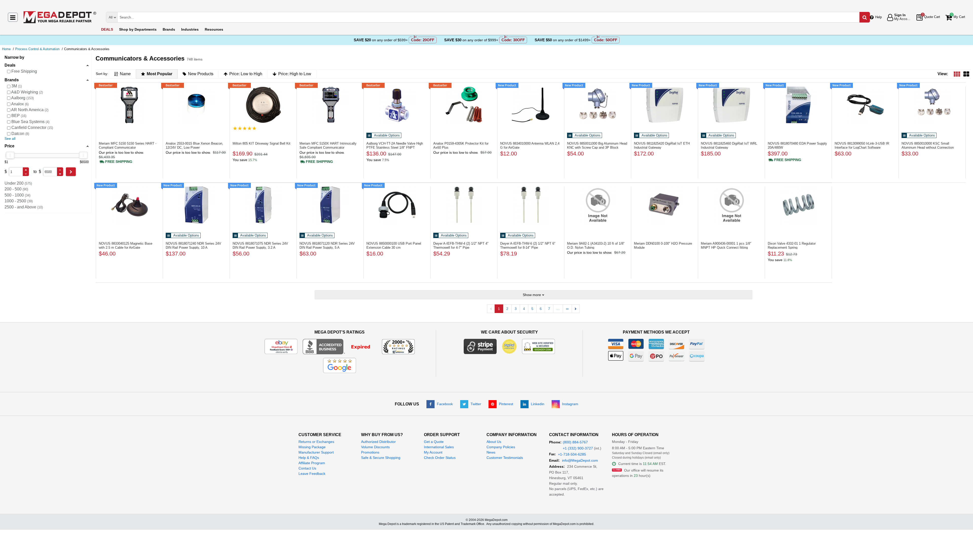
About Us (493, 442)
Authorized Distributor (378, 442)
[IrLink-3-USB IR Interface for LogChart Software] (865, 105)
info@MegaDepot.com (580, 460)
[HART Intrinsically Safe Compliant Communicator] (330, 105)
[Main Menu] (13, 17)
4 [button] (524, 309)
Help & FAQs (308, 458)
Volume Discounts (375, 447)
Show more (532, 295)
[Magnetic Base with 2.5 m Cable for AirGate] (129, 205)
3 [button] (516, 309)
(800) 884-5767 (575, 442)
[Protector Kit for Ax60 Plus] (463, 105)
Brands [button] (12, 80)
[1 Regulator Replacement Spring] (798, 205)
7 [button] (549, 309)
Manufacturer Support (316, 452)
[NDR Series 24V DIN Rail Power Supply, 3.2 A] (263, 205)
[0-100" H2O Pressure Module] (664, 205)
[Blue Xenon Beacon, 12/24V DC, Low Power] (196, 105)
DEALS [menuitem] (107, 29)
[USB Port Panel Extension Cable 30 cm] (397, 205)
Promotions (370, 452)
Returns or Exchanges (316, 442)
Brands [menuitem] (169, 29)
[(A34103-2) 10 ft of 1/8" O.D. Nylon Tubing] (597, 205)
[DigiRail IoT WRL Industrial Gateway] (731, 105)
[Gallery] (966, 74)
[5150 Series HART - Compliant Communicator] (129, 105)
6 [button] (541, 309)
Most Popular (159, 74)
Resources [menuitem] (214, 29)
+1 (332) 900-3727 (578, 448)
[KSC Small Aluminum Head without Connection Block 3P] (932, 105)
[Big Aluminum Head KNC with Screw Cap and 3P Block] (597, 105)
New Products (200, 74)
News (490, 452)
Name (125, 74)
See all (10, 138)
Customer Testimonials (504, 458)
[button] (26, 170)
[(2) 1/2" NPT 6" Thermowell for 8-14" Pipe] (530, 205)
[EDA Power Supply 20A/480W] (798, 105)
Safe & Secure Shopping (380, 458)
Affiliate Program (311, 463)
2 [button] (507, 309)
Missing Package (312, 447)
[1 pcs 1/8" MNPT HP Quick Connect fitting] (731, 205)
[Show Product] (245, 128)
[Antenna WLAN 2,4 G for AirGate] (530, 105)
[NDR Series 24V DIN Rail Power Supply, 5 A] (330, 205)
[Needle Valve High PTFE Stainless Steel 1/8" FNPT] (397, 105)
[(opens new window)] (340, 346)
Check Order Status (440, 458)
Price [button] (9, 146)
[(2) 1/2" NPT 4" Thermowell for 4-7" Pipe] (463, 205)
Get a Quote (434, 442)
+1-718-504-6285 (572, 454)
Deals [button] (10, 65)
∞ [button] (567, 309)
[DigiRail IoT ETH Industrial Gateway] (664, 105)
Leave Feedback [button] (311, 474)
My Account (433, 452)
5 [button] (532, 309)
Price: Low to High (245, 74)
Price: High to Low (294, 74)
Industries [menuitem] (190, 29)
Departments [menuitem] (138, 29)
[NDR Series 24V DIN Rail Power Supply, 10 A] (196, 205)
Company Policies (500, 447)
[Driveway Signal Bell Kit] (263, 105)
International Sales (439, 447)
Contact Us (307, 468)
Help (878, 17)
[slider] (10, 155)
